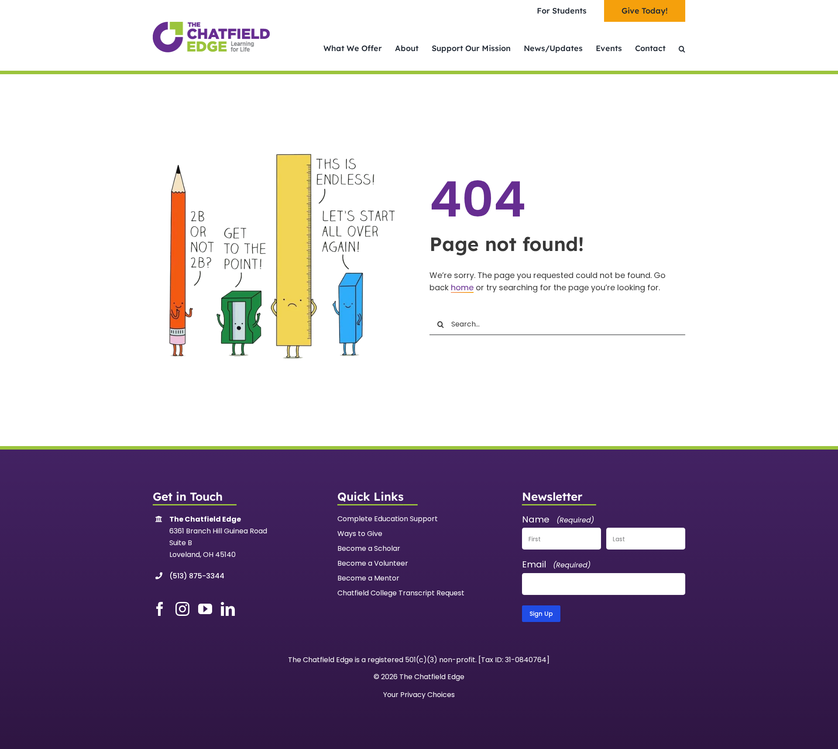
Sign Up (541, 613)
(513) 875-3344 (196, 576)
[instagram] (182, 609)
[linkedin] (228, 609)
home (462, 287)
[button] (682, 48)
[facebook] (160, 609)
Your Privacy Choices (419, 695)
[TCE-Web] (211, 25)
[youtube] (205, 609)
